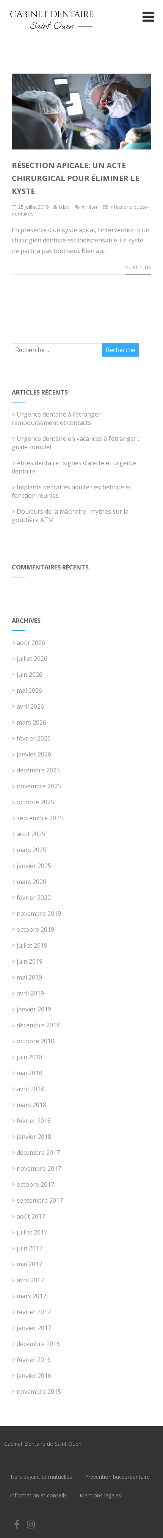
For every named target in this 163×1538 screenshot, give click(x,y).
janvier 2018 (34, 1136)
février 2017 (34, 1312)
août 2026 (31, 642)
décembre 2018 (38, 1025)
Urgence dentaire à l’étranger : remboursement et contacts (57, 418)
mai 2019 (29, 977)
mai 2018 (29, 1073)
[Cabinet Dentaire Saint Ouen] (51, 35)
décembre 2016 (38, 1344)
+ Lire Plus (138, 267)
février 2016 (34, 1360)
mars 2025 (31, 850)
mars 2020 (31, 882)
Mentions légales (100, 1495)
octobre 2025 (35, 802)
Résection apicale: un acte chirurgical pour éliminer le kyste (75, 178)
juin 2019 (29, 961)
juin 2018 (29, 1057)
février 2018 (34, 1121)
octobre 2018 (35, 1041)
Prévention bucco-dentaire (117, 1476)
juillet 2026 (32, 658)
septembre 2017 (40, 1200)
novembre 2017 (39, 1168)
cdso (64, 206)
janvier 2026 (34, 754)
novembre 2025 (39, 786)
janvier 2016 (34, 1375)
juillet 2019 (32, 945)
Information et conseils (38, 1495)
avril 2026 (30, 706)
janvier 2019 (34, 1009)
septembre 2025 (40, 818)
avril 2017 (30, 1280)
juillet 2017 (32, 1232)
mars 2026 (31, 722)
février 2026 (34, 738)
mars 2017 (31, 1296)
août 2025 (31, 834)
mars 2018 (31, 1105)
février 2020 (34, 897)
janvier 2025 (34, 866)
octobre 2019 (35, 929)
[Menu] (148, 16)
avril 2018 (30, 1089)
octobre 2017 (35, 1184)
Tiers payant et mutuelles (41, 1476)
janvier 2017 (34, 1328)
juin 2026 (29, 674)
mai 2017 (29, 1264)
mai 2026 (29, 690)
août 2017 (31, 1216)
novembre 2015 (39, 1391)
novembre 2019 (39, 913)
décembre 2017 (38, 1152)
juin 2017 (29, 1248)
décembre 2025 (38, 770)
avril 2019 (30, 993)
